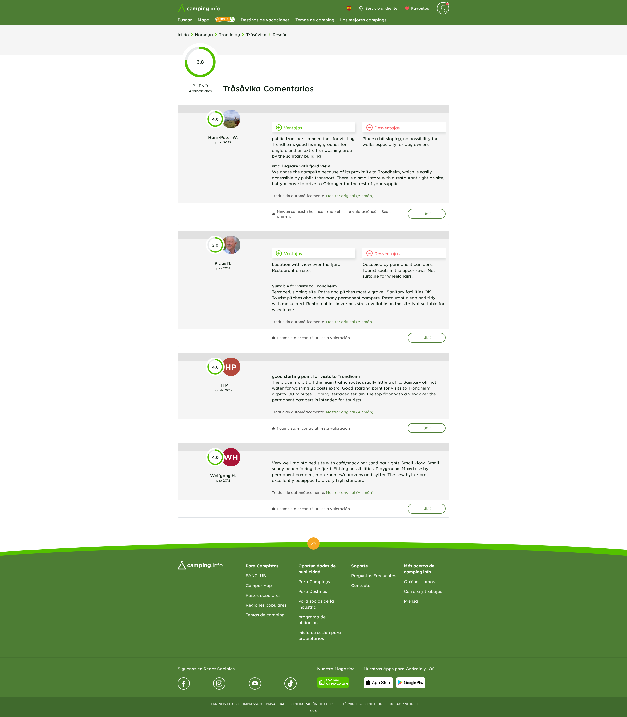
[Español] (349, 8)
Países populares (263, 595)
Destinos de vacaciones (265, 19)
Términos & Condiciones (364, 704)
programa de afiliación (312, 619)
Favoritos (420, 8)
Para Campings (314, 581)
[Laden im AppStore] (378, 682)
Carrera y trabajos (423, 591)
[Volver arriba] (313, 543)
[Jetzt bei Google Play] (410, 682)
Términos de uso (224, 704)
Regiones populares (266, 604)
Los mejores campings (363, 19)
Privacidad (276, 704)
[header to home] (199, 8)
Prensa (411, 600)
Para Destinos (312, 591)
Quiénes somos (419, 581)
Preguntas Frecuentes (373, 575)
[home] (200, 564)
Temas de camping (314, 19)
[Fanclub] (225, 20)
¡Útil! (426, 214)
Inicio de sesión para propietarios (319, 635)
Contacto (361, 585)
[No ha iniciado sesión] (443, 8)
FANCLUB (256, 575)
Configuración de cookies (313, 704)
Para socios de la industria (316, 603)
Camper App (259, 585)
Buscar (185, 19)
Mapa (203, 19)
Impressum (252, 704)
